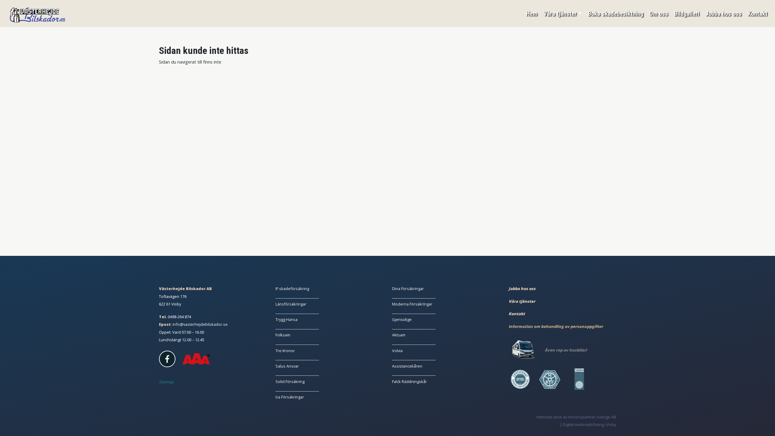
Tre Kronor (285, 350)
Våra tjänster (560, 13)
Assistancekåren (407, 366)
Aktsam (398, 335)
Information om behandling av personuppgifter (556, 326)
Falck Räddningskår (409, 381)
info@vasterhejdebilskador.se (200, 324)
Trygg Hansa (286, 319)
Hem (531, 13)
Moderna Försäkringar (412, 304)
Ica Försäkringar (289, 397)
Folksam (282, 335)
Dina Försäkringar (408, 288)
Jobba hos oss (723, 13)
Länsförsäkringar (290, 304)
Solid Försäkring (290, 381)
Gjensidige (402, 319)
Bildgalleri (686, 13)
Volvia (397, 350)
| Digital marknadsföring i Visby (588, 424)
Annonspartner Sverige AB (592, 417)
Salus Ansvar (287, 366)
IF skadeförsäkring (292, 288)
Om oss (658, 13)
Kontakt (757, 13)
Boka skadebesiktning (615, 13)
